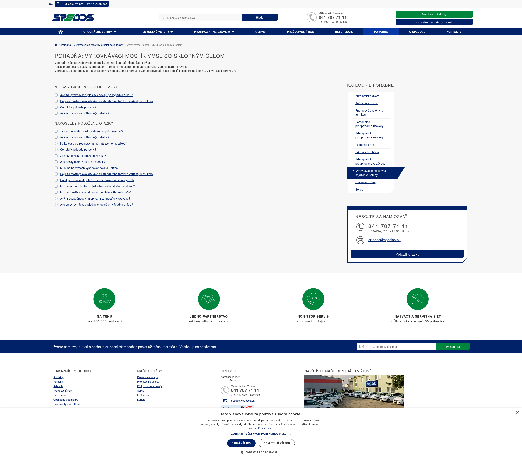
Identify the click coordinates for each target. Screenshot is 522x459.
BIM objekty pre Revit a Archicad (84, 4)
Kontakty (454, 32)
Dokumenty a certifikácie (67, 404)
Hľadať (260, 17)
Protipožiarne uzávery (212, 32)
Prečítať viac (265, 428)
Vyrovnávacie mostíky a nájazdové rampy (98, 45)
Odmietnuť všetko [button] (276, 443)
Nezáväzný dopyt (434, 14)
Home (60, 31)
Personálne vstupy (98, 32)
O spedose (417, 32)
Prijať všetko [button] (241, 443)
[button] (261, 434)
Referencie (344, 32)
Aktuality (58, 386)
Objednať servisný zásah (434, 22)
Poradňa (381, 32)
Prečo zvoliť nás (300, 32)
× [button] (517, 412)
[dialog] (261, 433)
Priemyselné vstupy (154, 32)
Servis (260, 32)
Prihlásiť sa (453, 347)
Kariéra (141, 399)
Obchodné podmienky (65, 399)
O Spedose (143, 395)
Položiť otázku (407, 254)
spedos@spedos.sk (384, 239)
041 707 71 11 (333, 17)
